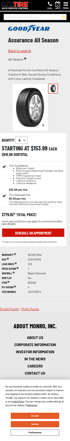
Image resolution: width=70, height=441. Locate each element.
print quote (30, 309)
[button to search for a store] (63, 17)
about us (35, 337)
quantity (8, 140)
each (53, 149)
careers (35, 366)
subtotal (20, 154)
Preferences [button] (31, 405)
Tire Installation (36, 174)
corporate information (35, 345)
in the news (35, 359)
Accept (35, 416)
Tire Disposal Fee (19, 194)
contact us (35, 373)
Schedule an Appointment (33, 233)
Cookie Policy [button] (17, 401)
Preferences (35, 432)
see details (9, 223)
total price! (25, 215)
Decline (35, 424)
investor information (35, 352)
